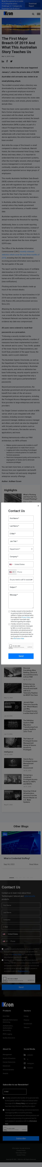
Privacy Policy (26, 617)
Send (21, 656)
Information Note (18, 638)
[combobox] (13, 572)
